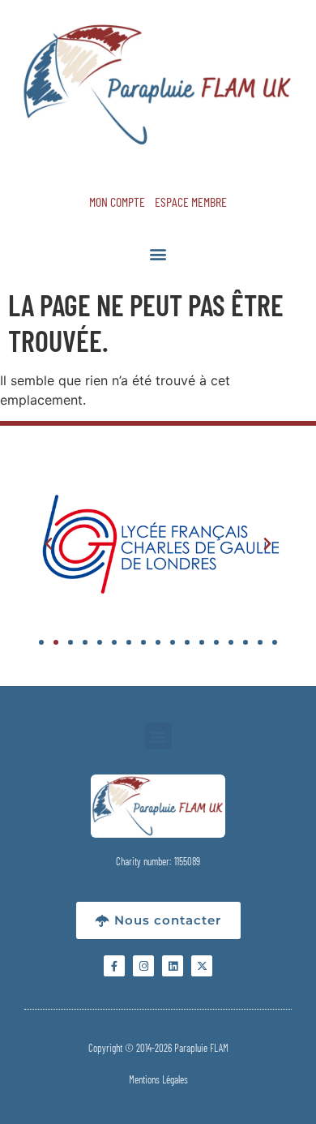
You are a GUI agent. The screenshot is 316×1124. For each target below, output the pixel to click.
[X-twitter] (201, 965)
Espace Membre (191, 201)
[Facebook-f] (114, 965)
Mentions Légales (158, 1079)
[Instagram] (143, 965)
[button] (158, 253)
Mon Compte (117, 201)
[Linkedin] (172, 965)
